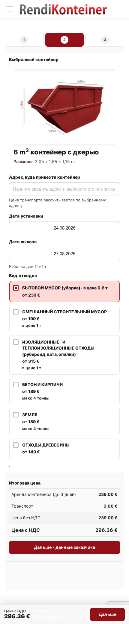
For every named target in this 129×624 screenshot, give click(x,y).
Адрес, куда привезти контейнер (44, 177)
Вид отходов (23, 275)
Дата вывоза (23, 241)
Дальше (107, 614)
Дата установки (26, 215)
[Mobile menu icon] (9, 9)
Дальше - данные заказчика (64, 547)
